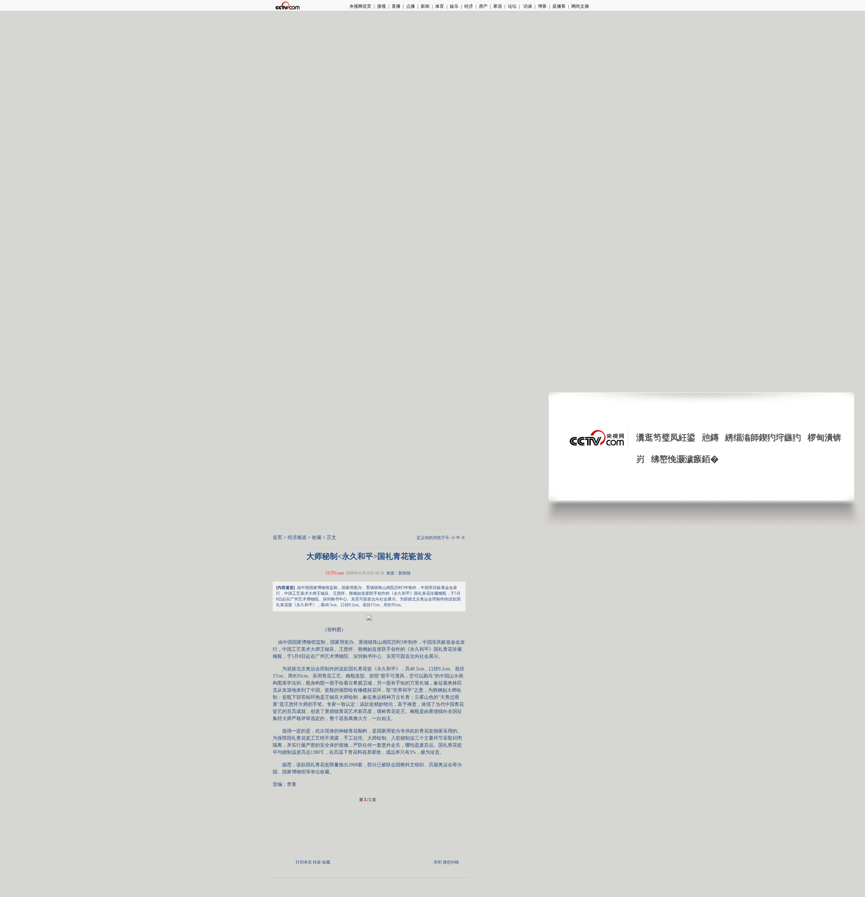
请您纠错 (451, 862)
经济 (468, 6)
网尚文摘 (580, 6)
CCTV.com (335, 573)
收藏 (316, 537)
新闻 (425, 6)
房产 (483, 6)
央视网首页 (360, 6)
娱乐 (454, 6)
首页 (277, 537)
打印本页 (304, 862)
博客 (542, 6)
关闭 (438, 862)
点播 (410, 6)
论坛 (512, 6)
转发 (317, 862)
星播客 (559, 6)
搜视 (381, 6)
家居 (497, 6)
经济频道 (297, 537)
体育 (439, 6)
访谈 (527, 6)
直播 (396, 6)
